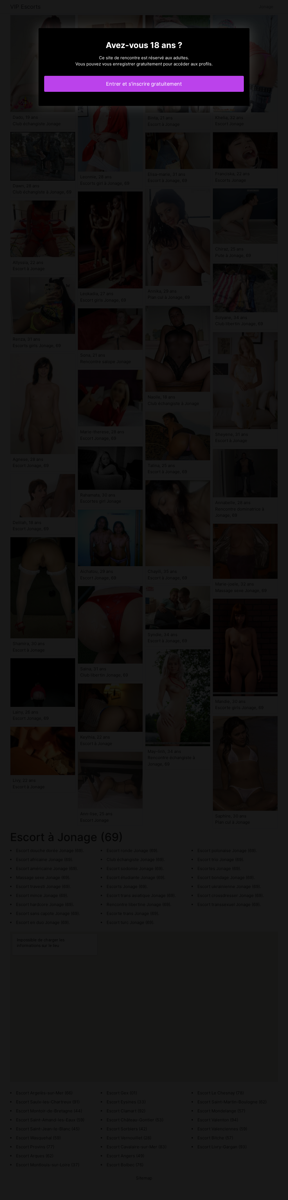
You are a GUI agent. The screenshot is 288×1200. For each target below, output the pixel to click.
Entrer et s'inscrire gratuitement (144, 84)
